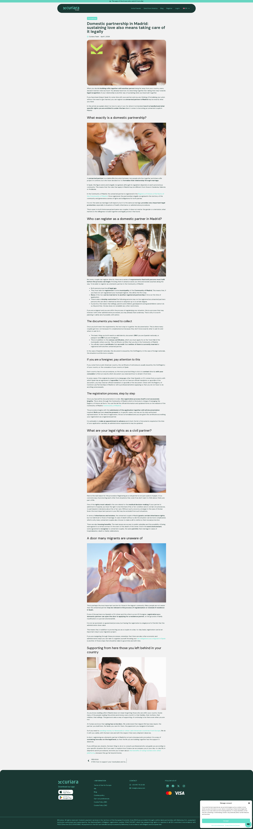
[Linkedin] (167, 786)
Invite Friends (136, 8)
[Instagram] (183, 786)
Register (169, 8)
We (95, 789)
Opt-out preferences (217, 825)
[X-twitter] (178, 786)
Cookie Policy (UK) (100, 805)
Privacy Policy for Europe (232, 825)
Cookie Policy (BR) (100, 802)
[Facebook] (172, 786)
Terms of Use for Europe (102, 785)
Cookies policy (99, 795)
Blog (161, 8)
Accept (226, 821)
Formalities (92, 18)
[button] (249, 803)
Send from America (150, 8)
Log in (177, 8)
